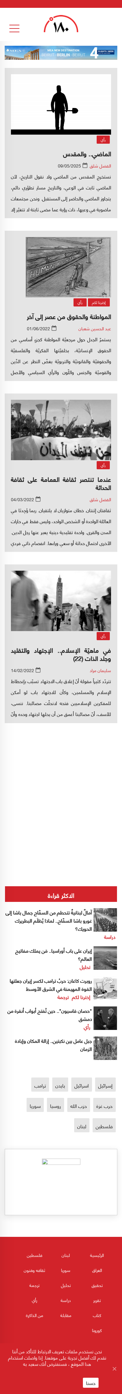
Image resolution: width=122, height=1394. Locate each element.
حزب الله (78, 1105)
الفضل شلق (100, 165)
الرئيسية (97, 1255)
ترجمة (63, 996)
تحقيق (97, 1285)
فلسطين (104, 1125)
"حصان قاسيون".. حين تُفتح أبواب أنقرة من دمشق (50, 1014)
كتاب (97, 1315)
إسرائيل (105, 1085)
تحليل (85, 966)
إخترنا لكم (99, 302)
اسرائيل (81, 1085)
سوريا (35, 1105)
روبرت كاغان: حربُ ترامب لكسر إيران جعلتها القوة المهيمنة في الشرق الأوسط (51, 984)
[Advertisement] (61, 782)
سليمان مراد (100, 670)
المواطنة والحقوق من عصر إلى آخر (69, 316)
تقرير (97, 1300)
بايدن (60, 1085)
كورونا (97, 1330)
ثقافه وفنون (34, 1270)
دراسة (109, 936)
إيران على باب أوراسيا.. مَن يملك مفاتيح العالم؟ (53, 954)
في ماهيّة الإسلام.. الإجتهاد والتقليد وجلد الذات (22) (61, 654)
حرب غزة (104, 1105)
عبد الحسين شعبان (95, 328)
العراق (97, 1270)
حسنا (90, 1382)
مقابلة (65, 1315)
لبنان (81, 1125)
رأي (103, 139)
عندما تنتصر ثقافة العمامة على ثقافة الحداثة (61, 483)
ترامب (40, 1085)
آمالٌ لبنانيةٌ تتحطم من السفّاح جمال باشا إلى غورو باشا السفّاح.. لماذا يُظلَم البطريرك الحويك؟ (49, 920)
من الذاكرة (34, 1315)
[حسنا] (114, 1369)
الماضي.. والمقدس (87, 153)
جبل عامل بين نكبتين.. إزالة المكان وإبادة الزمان (53, 1044)
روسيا (55, 1105)
